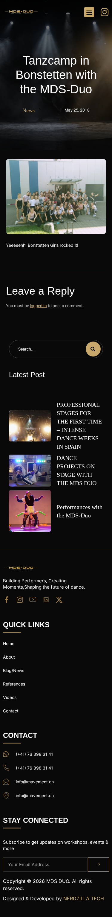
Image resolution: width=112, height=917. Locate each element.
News (28, 110)
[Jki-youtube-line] (32, 599)
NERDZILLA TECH (83, 898)
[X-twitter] (59, 599)
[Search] (93, 349)
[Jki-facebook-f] (6, 599)
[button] (89, 12)
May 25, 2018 (77, 110)
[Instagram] (19, 599)
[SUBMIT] (98, 864)
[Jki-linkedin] (46, 599)
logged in (38, 306)
